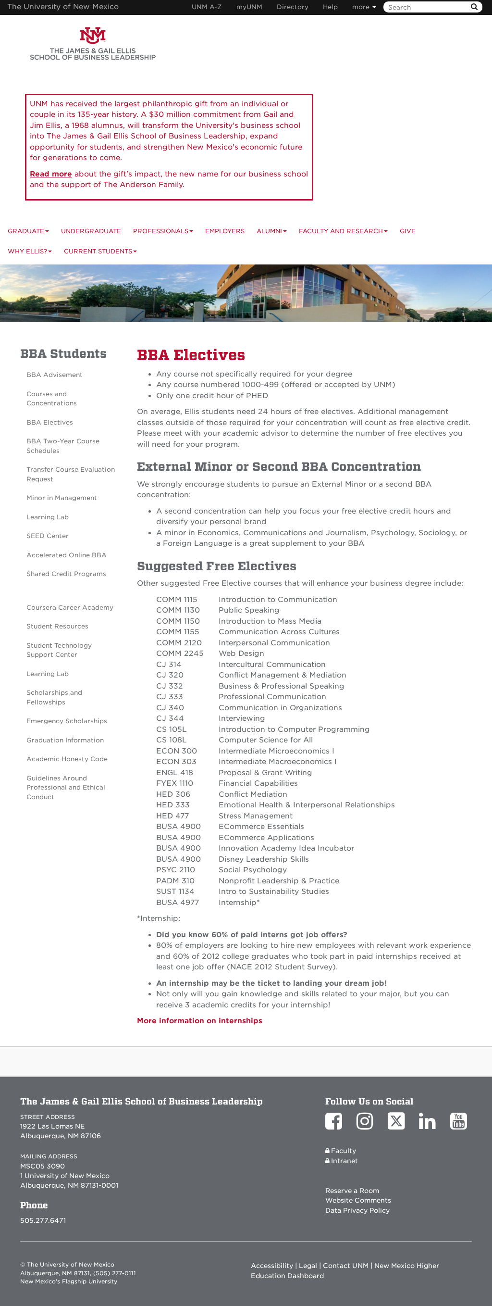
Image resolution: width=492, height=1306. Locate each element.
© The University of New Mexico (67, 1264)
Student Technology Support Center (59, 650)
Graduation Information (65, 740)
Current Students (98, 251)
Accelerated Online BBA (66, 555)
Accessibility (272, 1265)
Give (408, 231)
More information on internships (199, 1021)
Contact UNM (346, 1265)
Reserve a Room (352, 1190)
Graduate (26, 231)
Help (330, 7)
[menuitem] (414, 231)
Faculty (343, 1151)
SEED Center (47, 536)
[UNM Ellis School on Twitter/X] (398, 1126)
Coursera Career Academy (69, 607)
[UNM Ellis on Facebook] (336, 1126)
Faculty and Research (341, 231)
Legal (308, 1265)
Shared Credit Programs (66, 574)
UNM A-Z (207, 7)
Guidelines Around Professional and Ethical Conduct (65, 788)
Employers (225, 231)
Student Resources (57, 626)
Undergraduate (91, 231)
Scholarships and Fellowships (54, 697)
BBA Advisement (54, 374)
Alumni (269, 231)
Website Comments (358, 1200)
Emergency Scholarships (66, 721)
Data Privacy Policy (357, 1210)
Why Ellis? (27, 251)
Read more (51, 174)
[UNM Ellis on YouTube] (461, 1126)
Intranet (344, 1161)
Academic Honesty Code (67, 759)
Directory (292, 7)
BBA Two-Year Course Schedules (62, 446)
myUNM (249, 7)
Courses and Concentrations (51, 398)
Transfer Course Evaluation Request (70, 474)
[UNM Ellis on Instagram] (367, 1126)
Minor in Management (61, 498)
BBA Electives (49, 422)
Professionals (160, 231)
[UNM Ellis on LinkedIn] (430, 1126)
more (361, 7)
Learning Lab (47, 517)
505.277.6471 (43, 1220)
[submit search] (474, 7)
